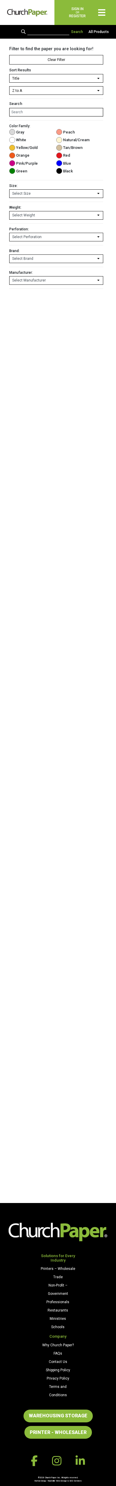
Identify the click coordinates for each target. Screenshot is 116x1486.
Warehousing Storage (58, 1416)
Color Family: (19, 126)
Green (21, 171)
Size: (13, 186)
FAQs (58, 1353)
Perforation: (19, 229)
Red (66, 155)
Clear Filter (56, 60)
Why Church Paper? (58, 1345)
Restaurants (58, 1310)
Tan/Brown (73, 147)
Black (68, 171)
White (21, 140)
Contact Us (58, 1362)
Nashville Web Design (57, 1480)
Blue (67, 163)
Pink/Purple (27, 163)
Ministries (58, 1319)
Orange (22, 155)
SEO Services (75, 1480)
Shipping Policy (58, 1370)
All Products (98, 32)
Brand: (14, 251)
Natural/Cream (76, 140)
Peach (69, 132)
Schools (58, 1327)
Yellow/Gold (27, 147)
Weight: (15, 207)
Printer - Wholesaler (58, 1432)
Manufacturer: (21, 273)
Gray (20, 132)
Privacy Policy (58, 1378)
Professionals (57, 1302)
